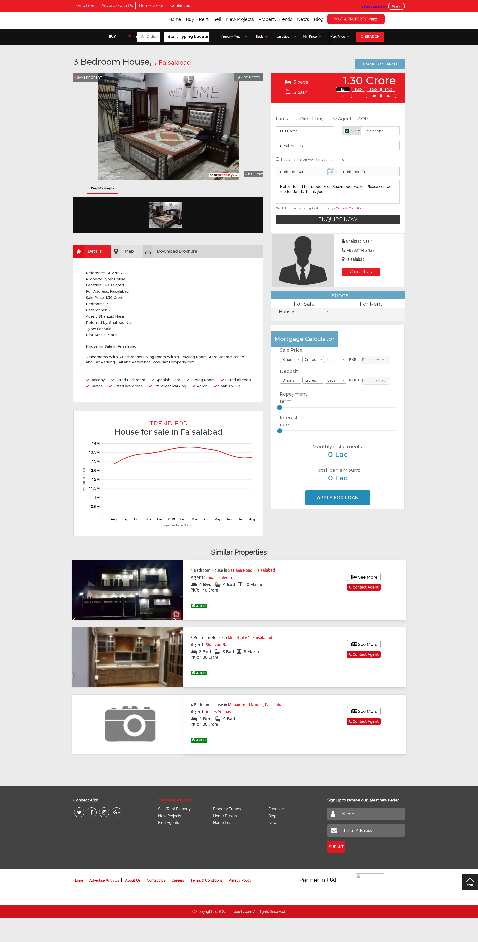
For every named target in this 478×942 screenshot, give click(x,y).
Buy (190, 19)
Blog (319, 19)
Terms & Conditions (350, 208)
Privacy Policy (240, 880)
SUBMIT (336, 847)
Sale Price (291, 350)
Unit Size (283, 36)
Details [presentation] (95, 251)
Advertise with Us (117, 5)
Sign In (396, 6)
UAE (388, 96)
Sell (217, 19)
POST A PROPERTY (355, 19)
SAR (373, 96)
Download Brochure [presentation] (177, 251)
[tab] (92, 251)
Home (175, 19)
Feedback (277, 809)
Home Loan (84, 5)
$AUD (388, 89)
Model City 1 (239, 637)
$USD (358, 89)
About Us (133, 880)
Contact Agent (365, 587)
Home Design (151, 5)
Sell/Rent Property (174, 809)
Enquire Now (337, 219)
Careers (178, 880)
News (303, 19)
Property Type (230, 36)
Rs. (343, 89)
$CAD (373, 89)
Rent (204, 19)
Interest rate (289, 421)
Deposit (289, 371)
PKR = (354, 359)
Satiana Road (240, 570)
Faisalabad (175, 62)
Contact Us (361, 271)
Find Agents (168, 822)
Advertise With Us (104, 880)
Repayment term (291, 397)
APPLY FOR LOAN (337, 497)
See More (367, 577)
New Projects (240, 19)
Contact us (180, 5)
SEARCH (372, 36)
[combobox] (120, 36)
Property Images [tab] (102, 188)
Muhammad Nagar (245, 704)
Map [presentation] (129, 251)
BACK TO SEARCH (380, 64)
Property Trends (275, 19)
